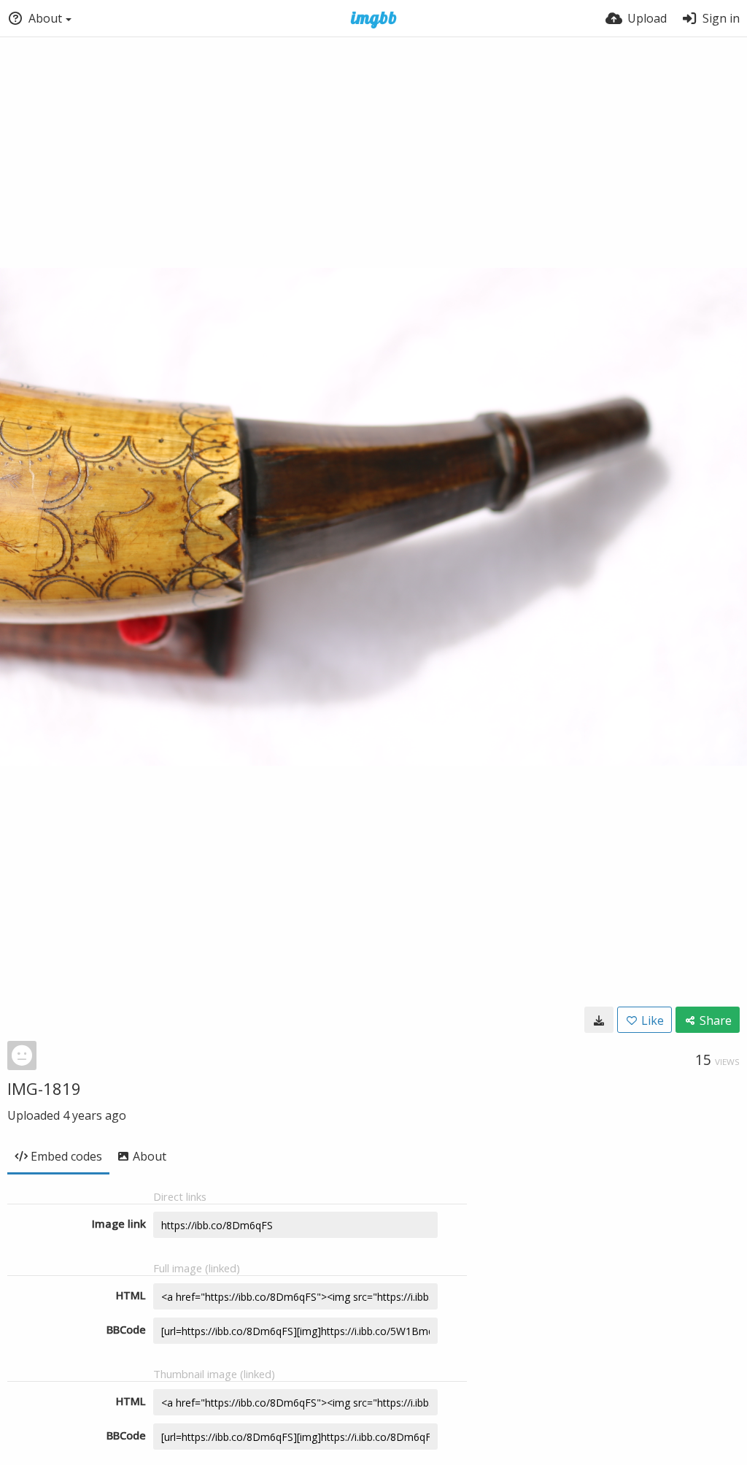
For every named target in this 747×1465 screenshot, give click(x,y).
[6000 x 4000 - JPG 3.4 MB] (599, 1020)
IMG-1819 (44, 1088)
